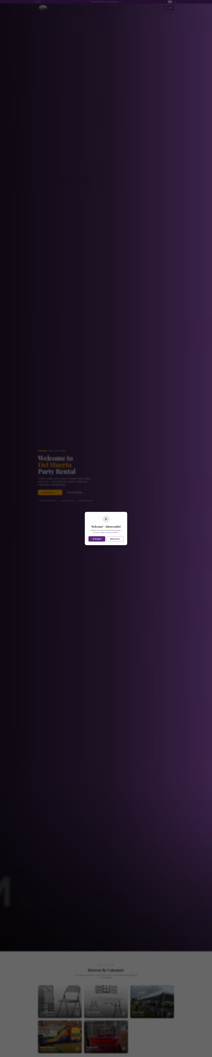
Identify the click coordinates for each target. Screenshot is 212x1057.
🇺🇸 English (96, 539)
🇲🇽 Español (115, 539)
